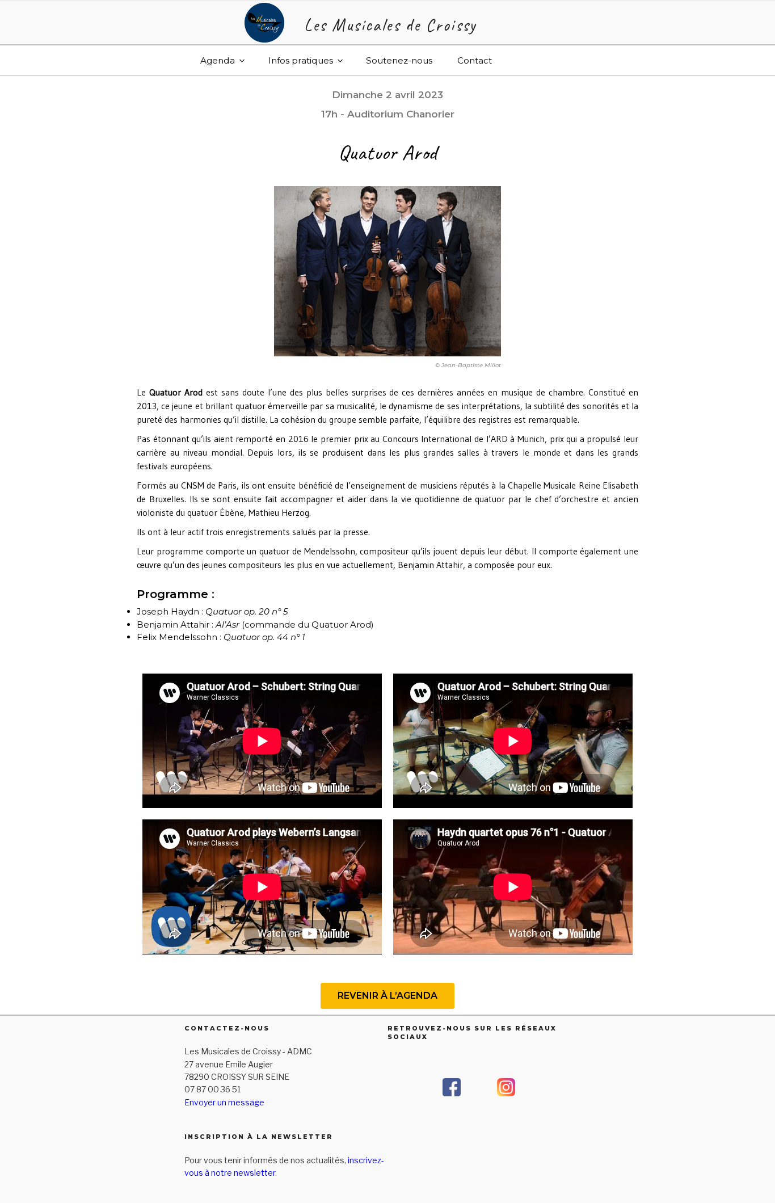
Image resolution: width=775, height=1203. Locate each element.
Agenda (217, 60)
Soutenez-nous (399, 60)
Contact (474, 60)
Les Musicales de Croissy (390, 25)
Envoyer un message (224, 1102)
